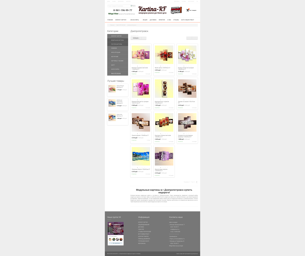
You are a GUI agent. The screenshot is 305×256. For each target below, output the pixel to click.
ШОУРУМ (128, 1)
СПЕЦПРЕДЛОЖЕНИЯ (143, 224)
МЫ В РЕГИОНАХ (121, 25)
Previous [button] (133, 54)
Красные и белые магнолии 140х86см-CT (163, 136)
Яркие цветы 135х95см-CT (162, 68)
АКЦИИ (114, 1)
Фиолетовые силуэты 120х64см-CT (161, 170)
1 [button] (137, 66)
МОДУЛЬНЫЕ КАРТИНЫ (117, 40)
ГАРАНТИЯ (162, 20)
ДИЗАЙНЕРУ (121, 1)
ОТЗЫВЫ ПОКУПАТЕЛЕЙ (144, 231)
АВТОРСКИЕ (114, 56)
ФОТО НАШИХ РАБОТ (187, 20)
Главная (112, 25)
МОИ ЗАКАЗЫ (141, 243)
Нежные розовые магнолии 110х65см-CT (140, 68)
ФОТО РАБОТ (191, 1)
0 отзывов (147, 73)
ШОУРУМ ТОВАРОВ (143, 236)
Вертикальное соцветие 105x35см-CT (162, 102)
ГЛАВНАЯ (110, 20)
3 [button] (142, 66)
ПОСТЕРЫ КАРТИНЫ (116, 44)
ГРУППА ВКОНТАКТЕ (143, 241)
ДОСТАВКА (176, 1)
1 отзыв (148, 140)
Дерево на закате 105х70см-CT (186, 102)
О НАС (169, 20)
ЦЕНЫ (108, 1)
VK (197, 1)
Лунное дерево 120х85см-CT (140, 135)
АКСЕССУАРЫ (134, 20)
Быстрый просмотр (141, 63)
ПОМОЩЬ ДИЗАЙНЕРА (144, 238)
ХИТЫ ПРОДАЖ (115, 52)
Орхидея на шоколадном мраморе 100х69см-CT (185, 136)
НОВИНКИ (114, 48)
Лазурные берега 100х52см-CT (141, 169)
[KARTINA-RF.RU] (152, 10)
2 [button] (139, 66)
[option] (141, 55)
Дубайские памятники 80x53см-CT (120, 101)
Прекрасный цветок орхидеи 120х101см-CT (140, 102)
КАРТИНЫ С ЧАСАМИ (117, 61)
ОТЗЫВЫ (184, 1)
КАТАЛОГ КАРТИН (121, 20)
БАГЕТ (113, 65)
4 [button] (144, 66)
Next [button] (148, 54)
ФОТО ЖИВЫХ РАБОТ (143, 234)
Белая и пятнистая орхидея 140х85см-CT (186, 68)
